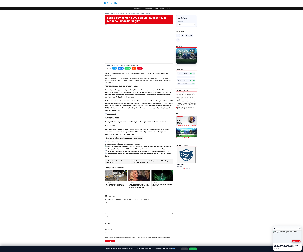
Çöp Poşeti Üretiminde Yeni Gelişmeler (186, 93)
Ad (106, 217)
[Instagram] (187, 35)
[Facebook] (178, 35)
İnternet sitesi (109, 229)
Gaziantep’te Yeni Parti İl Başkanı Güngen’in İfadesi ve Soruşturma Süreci (185, 99)
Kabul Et (193, 249)
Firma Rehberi (148, 8)
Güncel (112, 13)
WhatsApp (127, 68)
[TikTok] (178, 40)
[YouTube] (191, 35)
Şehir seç (180, 21)
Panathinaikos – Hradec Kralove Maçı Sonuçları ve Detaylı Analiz (186, 95)
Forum (168, 8)
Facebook (121, 68)
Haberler (107, 13)
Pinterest (140, 68)
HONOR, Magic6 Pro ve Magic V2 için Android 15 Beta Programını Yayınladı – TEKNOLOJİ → (152, 161)
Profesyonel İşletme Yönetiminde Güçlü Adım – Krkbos (185, 108)
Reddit (133, 68)
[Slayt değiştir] (183, 168)
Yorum (107, 202)
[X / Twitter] (182, 35)
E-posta (108, 223)
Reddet (185, 249)
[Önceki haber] (190, 50)
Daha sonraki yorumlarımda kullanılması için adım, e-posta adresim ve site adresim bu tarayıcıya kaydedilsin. (137, 237)
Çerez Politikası (159, 8)
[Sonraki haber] (194, 50)
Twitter (114, 68)
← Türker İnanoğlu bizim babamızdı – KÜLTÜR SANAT (117, 161)
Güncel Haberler (137, 8)
